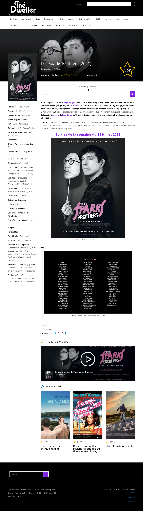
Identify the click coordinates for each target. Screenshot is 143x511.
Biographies (48, 19)
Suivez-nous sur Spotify (16, 496)
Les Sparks (74, 105)
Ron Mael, (20, 111)
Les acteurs (60, 25)
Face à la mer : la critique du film (51, 447)
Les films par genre (112, 19)
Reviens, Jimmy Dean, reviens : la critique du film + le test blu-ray (86, 448)
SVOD (98, 19)
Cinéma (60, 19)
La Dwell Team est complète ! (44, 490)
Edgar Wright (24, 107)
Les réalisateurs (88, 25)
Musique (71, 19)
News (38, 19)
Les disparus (46, 25)
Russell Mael (29, 111)
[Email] (50, 329)
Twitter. (132, 493)
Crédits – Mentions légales (17, 493)
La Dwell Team (26, 490)
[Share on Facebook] (42, 329)
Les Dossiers (32, 25)
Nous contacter (13, 490)
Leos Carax (67, 115)
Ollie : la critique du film (120, 446)
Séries (125, 19)
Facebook (131, 497)
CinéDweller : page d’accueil (20, 19)
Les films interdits (16, 25)
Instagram (131, 501)
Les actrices (72, 25)
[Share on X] (46, 329)
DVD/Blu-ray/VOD (85, 19)
